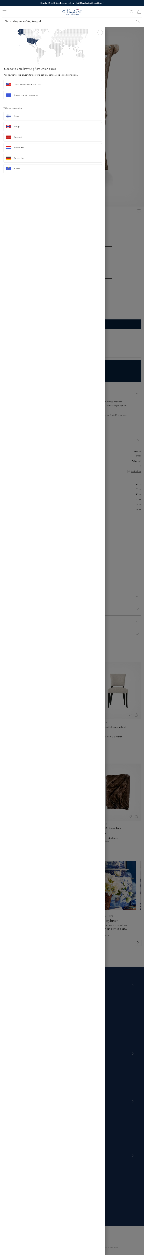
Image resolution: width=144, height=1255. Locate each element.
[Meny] (4, 12)
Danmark (18, 137)
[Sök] (138, 21)
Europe (17, 168)
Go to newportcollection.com (27, 84)
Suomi (16, 115)
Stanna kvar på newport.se (26, 94)
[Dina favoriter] (132, 11)
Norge (17, 126)
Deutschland (19, 158)
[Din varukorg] (139, 11)
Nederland (19, 147)
